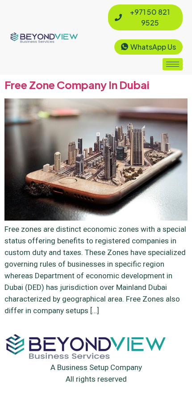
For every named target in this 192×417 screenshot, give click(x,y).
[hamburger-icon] (173, 64)
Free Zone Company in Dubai (77, 84)
